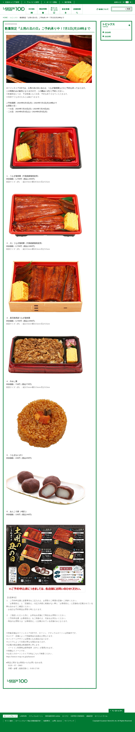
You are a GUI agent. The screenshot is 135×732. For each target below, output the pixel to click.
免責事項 (46, 721)
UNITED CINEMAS (77, 716)
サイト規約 (9, 721)
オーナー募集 (52, 2)
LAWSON (23, 716)
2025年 (108, 36)
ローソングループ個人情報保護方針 (28, 721)
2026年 (108, 32)
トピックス (14, 18)
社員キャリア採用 (12, 2)
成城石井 (89, 716)
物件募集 (68, 2)
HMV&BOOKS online (52, 716)
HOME (5, 18)
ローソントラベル (101, 716)
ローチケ (65, 716)
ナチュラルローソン (36, 716)
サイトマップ (69, 721)
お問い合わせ (57, 721)
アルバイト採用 (33, 2)
